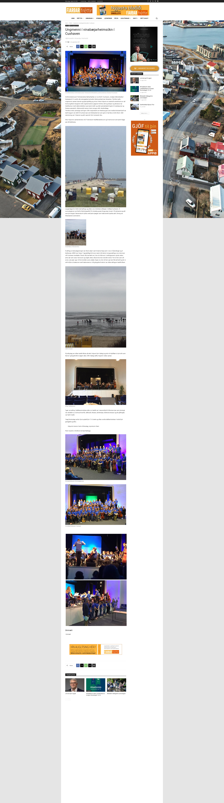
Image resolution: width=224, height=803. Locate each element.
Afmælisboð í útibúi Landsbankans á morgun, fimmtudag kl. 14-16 (147, 88)
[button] (157, 18)
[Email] (90, 46)
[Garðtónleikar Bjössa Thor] (134, 107)
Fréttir (70, 23)
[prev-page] (66, 699)
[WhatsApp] (86, 46)
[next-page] (69, 699)
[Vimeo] (155, 1)
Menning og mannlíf (74, 25)
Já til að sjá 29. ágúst (70, 693)
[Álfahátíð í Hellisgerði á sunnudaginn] (116, 685)
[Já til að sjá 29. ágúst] (74, 685)
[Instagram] (150, 1)
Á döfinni (89, 691)
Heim (66, 23)
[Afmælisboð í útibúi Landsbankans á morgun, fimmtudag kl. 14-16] (95, 685)
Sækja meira (144, 113)
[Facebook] (148, 1)
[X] (153, 1)
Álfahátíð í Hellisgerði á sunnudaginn (116, 693)
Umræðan (68, 691)
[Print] (94, 46)
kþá (68, 42)
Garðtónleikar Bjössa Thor (147, 104)
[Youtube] (158, 1)
